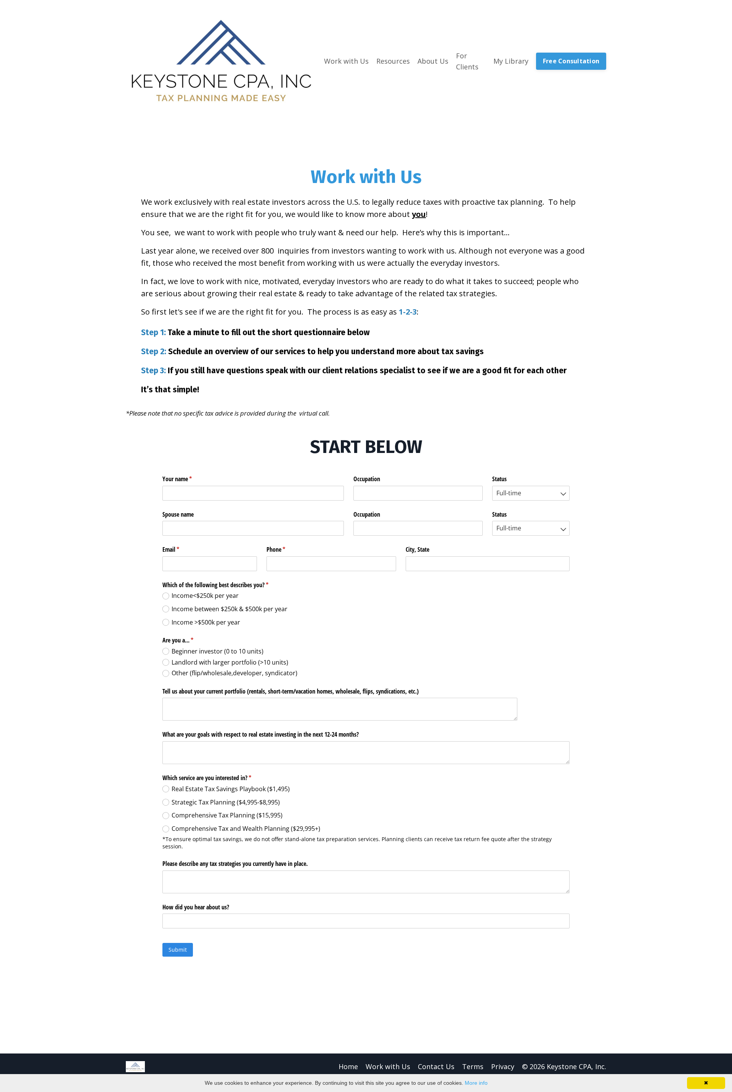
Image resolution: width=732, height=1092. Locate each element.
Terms (472, 1066)
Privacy (502, 1066)
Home (348, 1066)
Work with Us (388, 1066)
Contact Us (436, 1066)
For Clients (467, 61)
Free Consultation (571, 61)
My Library (510, 61)
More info (476, 1083)
